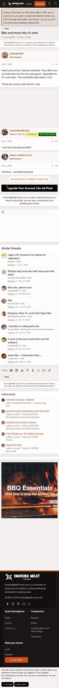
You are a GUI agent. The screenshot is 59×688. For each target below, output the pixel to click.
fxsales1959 (13, 329)
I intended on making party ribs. (24, 326)
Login (7, 649)
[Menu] (4, 4)
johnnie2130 (9, 37)
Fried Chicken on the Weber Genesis (24, 433)
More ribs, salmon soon (20, 287)
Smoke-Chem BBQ (16, 278)
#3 (56, 166)
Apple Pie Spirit (14, 445)
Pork (19, 261)
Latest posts (8, 394)
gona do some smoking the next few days (27, 411)
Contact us (10, 628)
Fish (8, 406)
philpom (11, 261)
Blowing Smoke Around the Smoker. (37, 329)
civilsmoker (13, 358)
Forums (8, 623)
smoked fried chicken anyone (21, 422)
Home (7, 617)
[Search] (55, 4)
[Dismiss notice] (55, 12)
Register (9, 654)
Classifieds (36, 636)
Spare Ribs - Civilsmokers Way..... (25, 355)
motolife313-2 (14, 290)
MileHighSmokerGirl (17, 316)
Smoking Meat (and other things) (40, 629)
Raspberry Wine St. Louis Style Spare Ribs (29, 313)
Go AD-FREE (16, 660)
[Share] (53, 64)
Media (34, 623)
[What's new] (49, 4)
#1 (57, 64)
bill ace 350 (13, 303)
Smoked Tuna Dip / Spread (20, 399)
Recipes (35, 617)
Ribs (10, 300)
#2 (56, 141)
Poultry (9, 440)
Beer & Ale (11, 451)
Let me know (47, 19)
